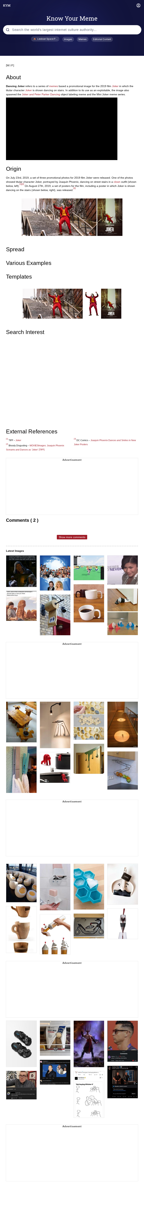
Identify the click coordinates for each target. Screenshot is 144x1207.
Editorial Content (102, 39)
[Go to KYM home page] (6, 5)
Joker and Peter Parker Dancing (41, 94)
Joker (115, 86)
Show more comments (72, 537)
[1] (21, 184)
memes (53, 86)
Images (68, 39)
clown (117, 181)
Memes (83, 39)
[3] (74, 188)
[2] (23, 184)
